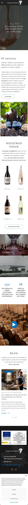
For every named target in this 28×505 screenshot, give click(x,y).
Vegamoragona (16, 392)
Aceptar (14, 489)
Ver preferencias (14, 498)
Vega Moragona (8, 371)
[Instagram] (12, 469)
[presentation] (12, 417)
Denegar (14, 494)
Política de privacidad (14, 502)
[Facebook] (15, 469)
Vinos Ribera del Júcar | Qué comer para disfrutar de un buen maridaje (14, 397)
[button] (26, 475)
